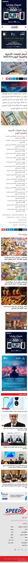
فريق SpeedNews (21, 60)
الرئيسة (25, 51)
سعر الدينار (18, 217)
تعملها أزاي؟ (24, 543)
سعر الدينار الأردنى (10, 217)
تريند (26, 540)
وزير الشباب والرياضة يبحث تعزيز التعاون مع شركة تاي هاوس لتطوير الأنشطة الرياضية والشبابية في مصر (14, 485)
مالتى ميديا (10, 543)
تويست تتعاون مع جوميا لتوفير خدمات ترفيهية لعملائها (15, 448)
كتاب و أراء (11, 540)
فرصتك (11, 537)
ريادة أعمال (24, 545)
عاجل (12, 532)
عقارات (11, 535)
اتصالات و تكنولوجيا (5, 408)
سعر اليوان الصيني (22, 225)
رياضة (3, 481)
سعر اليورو (15, 225)
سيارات (11, 529)
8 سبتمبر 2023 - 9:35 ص (9, 60)
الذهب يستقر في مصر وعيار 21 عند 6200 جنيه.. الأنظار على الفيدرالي (15, 307)
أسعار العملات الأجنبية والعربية (18, 215)
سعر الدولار (24, 217)
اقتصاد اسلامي (23, 535)
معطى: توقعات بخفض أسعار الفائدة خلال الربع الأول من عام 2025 (15, 429)
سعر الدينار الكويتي (22, 220)
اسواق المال (4, 303)
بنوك (22, 51)
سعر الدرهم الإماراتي (7, 215)
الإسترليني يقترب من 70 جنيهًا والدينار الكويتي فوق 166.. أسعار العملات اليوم (16, 283)
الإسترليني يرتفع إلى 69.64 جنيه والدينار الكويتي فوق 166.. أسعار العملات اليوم (15, 258)
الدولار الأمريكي (21, 136)
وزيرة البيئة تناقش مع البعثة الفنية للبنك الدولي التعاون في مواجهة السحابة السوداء (15, 466)
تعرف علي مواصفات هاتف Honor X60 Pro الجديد (14, 411)
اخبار (3, 462)
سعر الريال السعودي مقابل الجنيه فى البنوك (17, 222)
